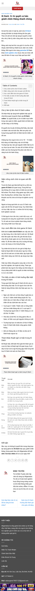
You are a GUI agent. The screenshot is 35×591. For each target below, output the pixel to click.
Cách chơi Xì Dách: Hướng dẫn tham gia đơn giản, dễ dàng (27, 502)
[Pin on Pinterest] (22, 460)
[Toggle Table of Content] (29, 86)
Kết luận (6, 105)
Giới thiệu (4, 546)
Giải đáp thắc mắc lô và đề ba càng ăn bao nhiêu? (9, 502)
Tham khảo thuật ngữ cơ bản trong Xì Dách (16, 102)
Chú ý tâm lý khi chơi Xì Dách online (15, 89)
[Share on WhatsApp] (8, 460)
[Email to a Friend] (19, 460)
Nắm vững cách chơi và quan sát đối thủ (17, 91)
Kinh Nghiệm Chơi (6, 13)
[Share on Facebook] (12, 460)
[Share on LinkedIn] (26, 460)
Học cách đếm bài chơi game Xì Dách (16, 93)
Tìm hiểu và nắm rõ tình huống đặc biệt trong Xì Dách (16, 97)
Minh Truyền (20, 24)
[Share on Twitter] (15, 460)
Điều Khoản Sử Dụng (8, 557)
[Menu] (2, 3)
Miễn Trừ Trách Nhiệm (8, 550)
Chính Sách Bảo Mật (8, 553)
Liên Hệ (4, 561)
